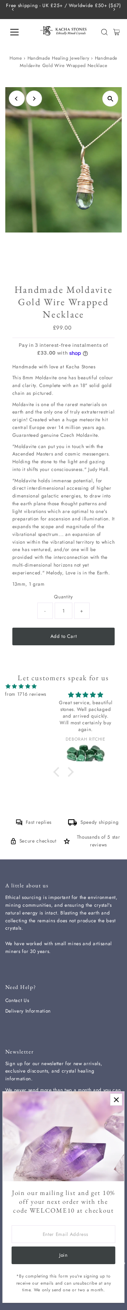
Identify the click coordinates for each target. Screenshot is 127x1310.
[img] (21, 686)
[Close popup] (116, 1099)
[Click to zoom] (110, 99)
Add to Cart (63, 636)
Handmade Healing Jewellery (59, 58)
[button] (58, 772)
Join (63, 1254)
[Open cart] (116, 32)
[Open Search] (104, 32)
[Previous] (13, 9)
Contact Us (17, 1000)
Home (16, 58)
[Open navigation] (19, 32)
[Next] (114, 9)
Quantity (63, 596)
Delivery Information (28, 1010)
